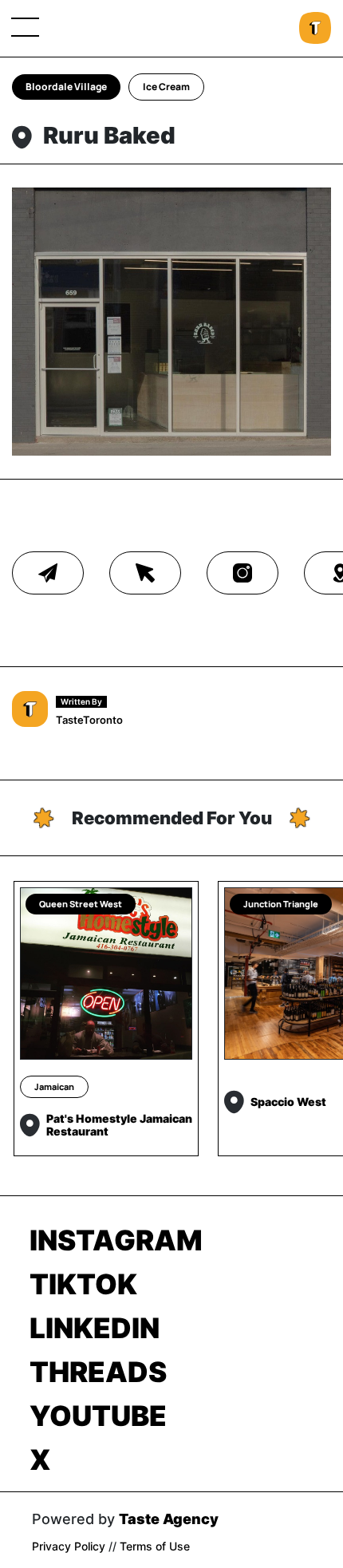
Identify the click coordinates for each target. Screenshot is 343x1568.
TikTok (83, 1284)
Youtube (98, 1416)
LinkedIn (95, 1328)
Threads (98, 1372)
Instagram (116, 1240)
